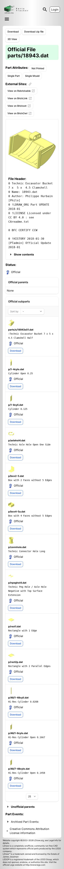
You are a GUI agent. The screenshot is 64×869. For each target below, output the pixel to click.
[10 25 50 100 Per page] (32, 796)
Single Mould (32, 75)
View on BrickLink (17, 98)
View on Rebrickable (19, 90)
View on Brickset (17, 105)
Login (54, 9)
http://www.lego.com (35, 865)
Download (13, 31)
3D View (12, 39)
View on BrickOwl (17, 113)
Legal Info (53, 840)
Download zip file (34, 31)
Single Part (14, 75)
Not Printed (38, 68)
